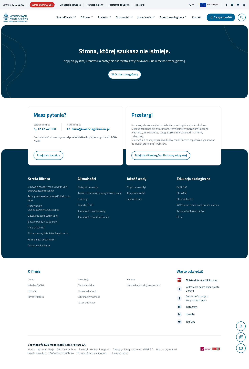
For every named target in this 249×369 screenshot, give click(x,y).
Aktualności (122, 17)
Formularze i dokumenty (41, 239)
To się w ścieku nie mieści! (190, 211)
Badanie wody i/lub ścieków (42, 222)
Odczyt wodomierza (39, 245)
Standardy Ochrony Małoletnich (92, 353)
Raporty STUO (85, 205)
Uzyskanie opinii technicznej (43, 216)
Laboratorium (134, 199)
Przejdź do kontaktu (48, 155)
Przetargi (83, 199)
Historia (32, 291)
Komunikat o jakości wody (91, 211)
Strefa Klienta (64, 17)
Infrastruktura (36, 297)
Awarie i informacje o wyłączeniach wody (99, 193)
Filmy (179, 217)
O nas (31, 279)
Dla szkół (182, 193)
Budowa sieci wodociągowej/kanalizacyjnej (43, 208)
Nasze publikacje (87, 302)
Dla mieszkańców (87, 291)
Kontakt (196, 17)
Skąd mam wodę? (136, 187)
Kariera (131, 279)
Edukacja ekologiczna (172, 17)
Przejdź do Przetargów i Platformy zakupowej (161, 155)
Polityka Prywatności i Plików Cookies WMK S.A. (51, 353)
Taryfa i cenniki (36, 227)
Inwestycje (83, 279)
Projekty (103, 17)
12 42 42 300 (18, 4)
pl (191, 4)
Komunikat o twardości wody (93, 217)
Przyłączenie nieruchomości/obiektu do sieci (49, 198)
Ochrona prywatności (89, 297)
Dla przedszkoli (185, 199)
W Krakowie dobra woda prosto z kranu (198, 205)
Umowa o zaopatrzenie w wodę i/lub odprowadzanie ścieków (47, 189)
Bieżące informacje (88, 187)
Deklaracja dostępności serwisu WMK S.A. (133, 349)
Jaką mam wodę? (136, 193)
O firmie (85, 17)
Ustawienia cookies (119, 353)
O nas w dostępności (100, 349)
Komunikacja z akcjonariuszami (144, 285)
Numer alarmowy (42, 4)
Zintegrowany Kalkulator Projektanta (48, 233)
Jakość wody (144, 17)
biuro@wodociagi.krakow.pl (91, 129)
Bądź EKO (182, 187)
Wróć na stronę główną (124, 74)
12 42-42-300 (47, 129)
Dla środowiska (86, 285)
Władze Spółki (36, 285)
